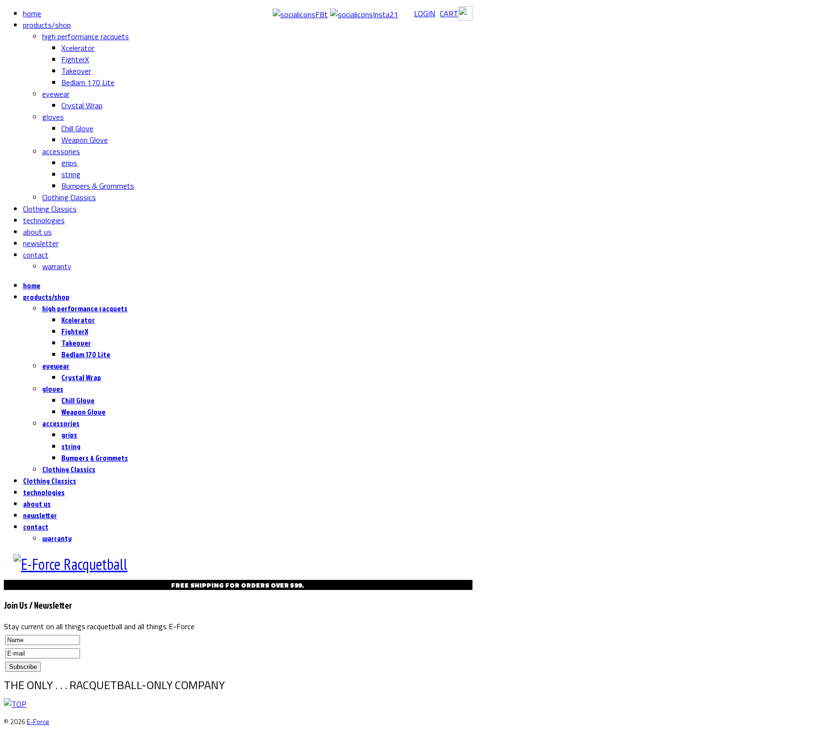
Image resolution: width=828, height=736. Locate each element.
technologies (44, 220)
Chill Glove (77, 128)
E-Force (38, 721)
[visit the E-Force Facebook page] (300, 14)
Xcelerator (77, 48)
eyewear (55, 94)
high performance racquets (85, 36)
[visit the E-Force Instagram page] (364, 14)
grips (69, 163)
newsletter (40, 243)
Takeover (76, 71)
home (32, 13)
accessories (61, 151)
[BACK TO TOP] (15, 704)
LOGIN (424, 13)
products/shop (47, 25)
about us (37, 232)
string (70, 174)
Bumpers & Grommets (97, 186)
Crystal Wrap (82, 105)
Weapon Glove (84, 140)
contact (35, 254)
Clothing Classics (69, 197)
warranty (56, 266)
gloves (53, 117)
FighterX (75, 59)
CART (449, 13)
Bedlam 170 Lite (88, 82)
